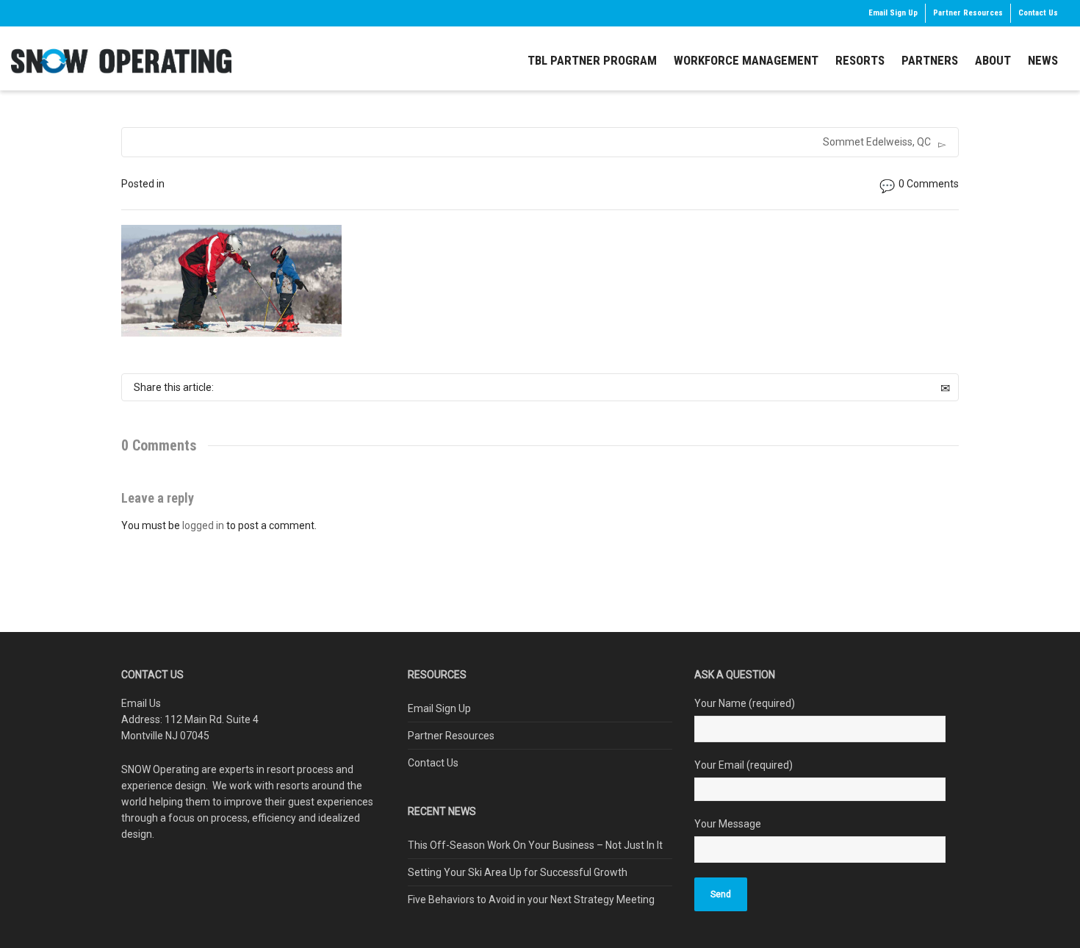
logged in (203, 525)
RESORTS (860, 60)
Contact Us (1038, 13)
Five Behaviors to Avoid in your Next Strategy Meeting (531, 899)
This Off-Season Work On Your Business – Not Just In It (535, 845)
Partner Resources (968, 13)
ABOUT (993, 60)
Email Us (141, 703)
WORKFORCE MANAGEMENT (746, 60)
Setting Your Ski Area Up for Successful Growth (517, 872)
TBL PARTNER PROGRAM (592, 60)
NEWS (1043, 60)
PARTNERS (929, 60)
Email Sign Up (893, 13)
